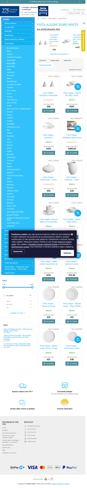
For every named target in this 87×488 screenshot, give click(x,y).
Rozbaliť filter (17, 313)
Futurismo (10, 209)
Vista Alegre (9, 43)
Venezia (9, 97)
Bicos (9, 51)
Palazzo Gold (11, 206)
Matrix (9, 78)
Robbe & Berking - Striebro (14, 39)
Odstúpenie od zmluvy (9, 453)
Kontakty (5, 430)
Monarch (10, 188)
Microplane (9, 259)
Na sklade (18, 295)
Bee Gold (10, 200)
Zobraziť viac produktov (59, 54)
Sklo (8, 130)
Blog (3, 450)
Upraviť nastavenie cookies (60, 484)
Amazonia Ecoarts (13, 169)
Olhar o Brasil (11, 103)
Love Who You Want (14, 84)
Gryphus (10, 172)
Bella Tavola (31, 435)
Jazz (8, 139)
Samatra (10, 194)
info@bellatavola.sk (33, 426)
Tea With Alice (12, 81)
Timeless (10, 118)
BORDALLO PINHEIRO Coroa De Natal (18, 219)
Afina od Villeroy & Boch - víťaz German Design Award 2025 (18, 330)
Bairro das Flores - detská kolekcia (19, 109)
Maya (9, 69)
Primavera (10, 160)
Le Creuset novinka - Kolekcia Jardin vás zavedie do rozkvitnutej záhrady (17, 344)
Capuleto (10, 87)
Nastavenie (18, 251)
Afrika (9, 178)
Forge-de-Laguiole (11, 263)
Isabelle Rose (10, 273)
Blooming (10, 185)
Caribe (9, 94)
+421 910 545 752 (29, 14)
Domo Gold (11, 66)
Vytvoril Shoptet (38, 479)
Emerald (10, 112)
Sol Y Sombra (11, 90)
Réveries (10, 145)
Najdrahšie (67, 60)
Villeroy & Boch (10, 23)
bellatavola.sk (31, 441)
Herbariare (10, 72)
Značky (6, 19)
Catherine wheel (12, 191)
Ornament (10, 75)
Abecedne (42, 60)
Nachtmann (9, 35)
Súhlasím (67, 253)
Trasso (9, 106)
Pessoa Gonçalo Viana (15, 175)
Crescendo (10, 197)
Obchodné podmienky (9, 433)
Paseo (9, 163)
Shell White (10, 124)
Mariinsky (10, 154)
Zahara (9, 133)
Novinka (18, 304)
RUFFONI (8, 31)
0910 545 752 (31, 429)
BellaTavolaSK (32, 438)
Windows (10, 203)
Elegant (9, 166)
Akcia (18, 301)
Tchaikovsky (11, 157)
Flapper (9, 115)
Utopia (9, 148)
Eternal (9, 142)
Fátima (9, 151)
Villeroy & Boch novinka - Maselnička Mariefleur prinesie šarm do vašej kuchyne (17, 337)
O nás (4, 428)
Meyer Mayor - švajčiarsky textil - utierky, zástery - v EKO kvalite (17, 268)
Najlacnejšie (55, 60)
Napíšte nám (6, 447)
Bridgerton (10, 226)
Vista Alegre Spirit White (15, 212)
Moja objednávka (7, 445)
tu (72, 247)
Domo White (11, 63)
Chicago (10, 121)
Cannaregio (11, 60)
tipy (57, 1)
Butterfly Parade (12, 48)
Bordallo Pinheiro (13, 215)
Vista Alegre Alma (13, 223)
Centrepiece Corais (13, 127)
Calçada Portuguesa (14, 57)
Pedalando (10, 136)
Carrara (9, 54)
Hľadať (83, 13)
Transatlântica (12, 100)
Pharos (9, 181)
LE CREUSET (9, 27)
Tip (18, 308)
